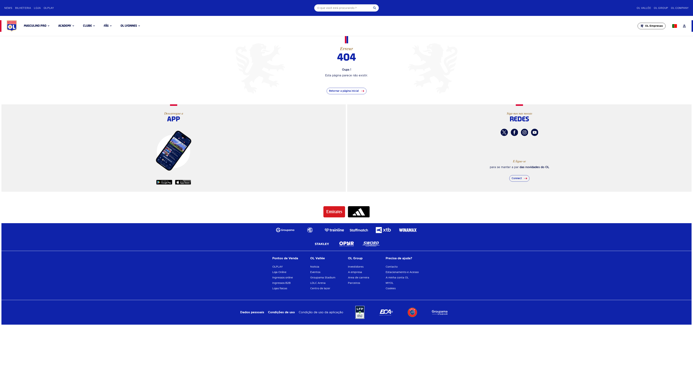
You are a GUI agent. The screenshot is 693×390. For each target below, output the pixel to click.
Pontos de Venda (285, 258)
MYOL (389, 283)
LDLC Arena (318, 283)
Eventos (315, 272)
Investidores (355, 266)
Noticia (314, 266)
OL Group (355, 258)
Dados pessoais (252, 312)
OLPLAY (277, 266)
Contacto (392, 266)
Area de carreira (358, 277)
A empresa (355, 272)
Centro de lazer (320, 288)
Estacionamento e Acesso (402, 272)
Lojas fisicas (279, 288)
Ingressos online (282, 277)
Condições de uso (281, 312)
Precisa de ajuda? (399, 258)
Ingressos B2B (281, 283)
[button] (36, 26)
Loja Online (279, 272)
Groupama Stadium (322, 277)
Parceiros (354, 283)
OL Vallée (317, 258)
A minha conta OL (397, 277)
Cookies (391, 288)
